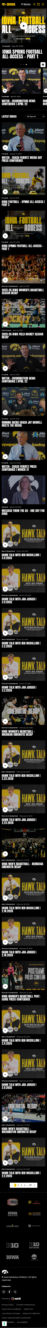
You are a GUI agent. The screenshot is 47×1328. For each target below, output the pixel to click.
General (5, 507)
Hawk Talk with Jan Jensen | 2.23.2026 (19, 821)
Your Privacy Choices (11, 1313)
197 (30, 1185)
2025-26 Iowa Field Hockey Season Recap (22, 336)
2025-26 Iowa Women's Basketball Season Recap (23, 292)
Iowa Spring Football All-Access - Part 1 (22, 247)
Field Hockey (6, 330)
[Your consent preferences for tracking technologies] (4, 1323)
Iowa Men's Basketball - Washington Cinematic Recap (19, 1130)
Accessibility (22, 1322)
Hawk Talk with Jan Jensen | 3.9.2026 (19, 601)
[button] (20, 64)
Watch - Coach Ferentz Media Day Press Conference (19, 54)
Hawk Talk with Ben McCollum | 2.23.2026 (21, 777)
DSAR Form (28, 1309)
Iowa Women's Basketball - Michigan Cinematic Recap (18, 733)
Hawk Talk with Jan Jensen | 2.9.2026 (19, 1086)
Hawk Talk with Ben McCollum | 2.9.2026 (21, 1042)
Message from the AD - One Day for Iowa (23, 512)
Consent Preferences (25, 1305)
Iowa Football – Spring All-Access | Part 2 (23, 203)
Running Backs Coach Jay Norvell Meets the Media (22, 424)
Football (6, 46)
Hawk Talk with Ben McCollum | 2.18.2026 (21, 910)
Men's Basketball (8, 551)
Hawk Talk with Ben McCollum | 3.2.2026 (21, 645)
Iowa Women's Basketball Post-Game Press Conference (21, 998)
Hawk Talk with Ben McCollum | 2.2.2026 (21, 1174)
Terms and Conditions (11, 1309)
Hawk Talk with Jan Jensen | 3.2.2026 (19, 689)
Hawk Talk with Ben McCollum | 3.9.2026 (21, 556)
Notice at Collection (31, 1313)
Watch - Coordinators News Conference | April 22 (18, 102)
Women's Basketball (10, 286)
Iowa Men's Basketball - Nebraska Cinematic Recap (22, 865)
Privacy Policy (8, 1305)
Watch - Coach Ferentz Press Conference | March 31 (19, 468)
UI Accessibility (8, 1322)
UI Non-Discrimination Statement (16, 1318)
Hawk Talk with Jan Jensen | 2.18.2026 (19, 954)
